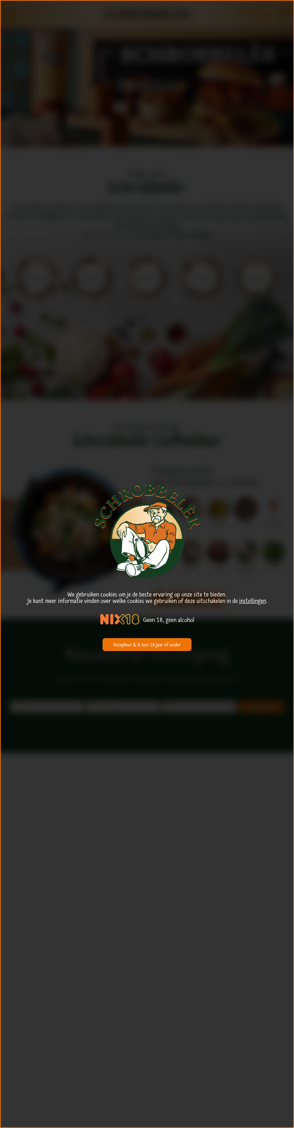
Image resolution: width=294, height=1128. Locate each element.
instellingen (252, 601)
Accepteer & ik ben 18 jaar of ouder (147, 644)
